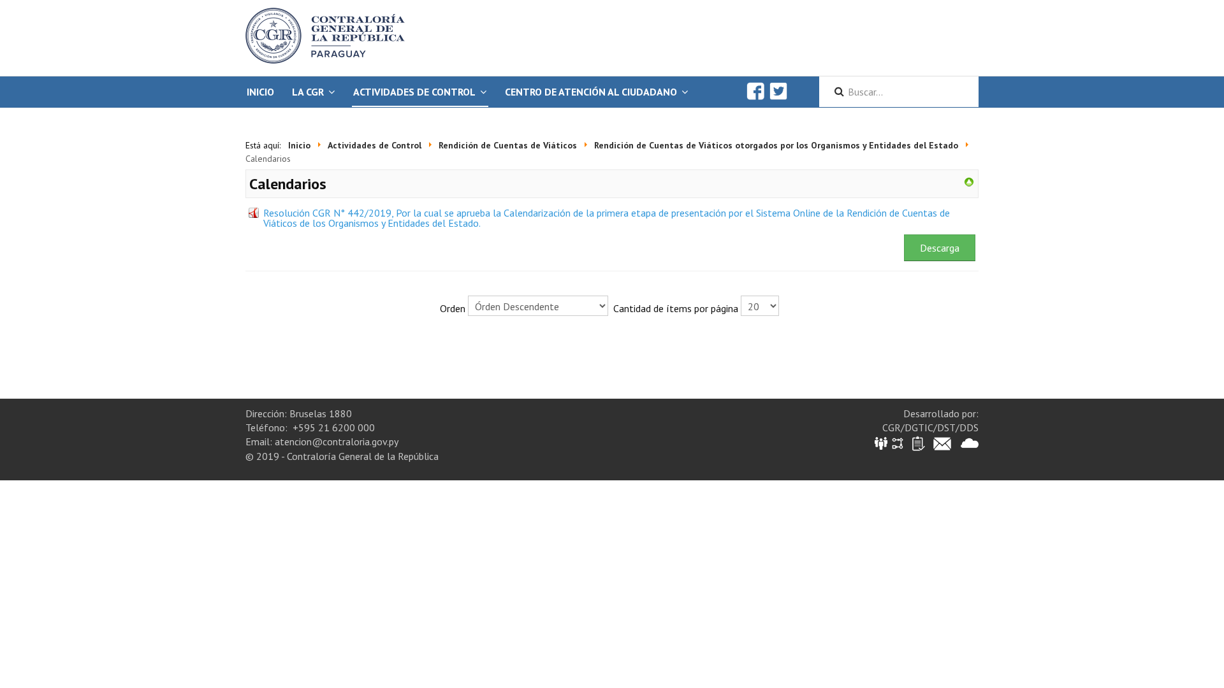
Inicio (260, 91)
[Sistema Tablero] (918, 442)
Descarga (939, 247)
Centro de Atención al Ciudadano (591, 91)
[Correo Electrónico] (942, 442)
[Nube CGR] (970, 442)
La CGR (308, 91)
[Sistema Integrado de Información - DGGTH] (882, 442)
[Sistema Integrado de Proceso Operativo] (897, 442)
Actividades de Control (414, 91)
